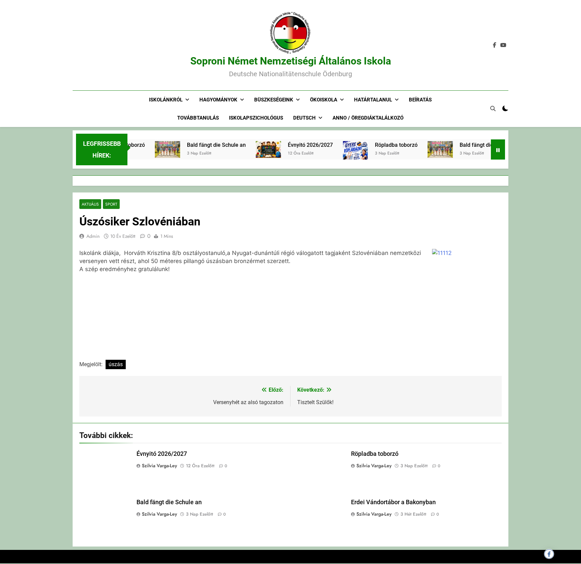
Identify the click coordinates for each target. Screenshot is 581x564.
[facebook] (494, 45)
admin (93, 236)
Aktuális (90, 204)
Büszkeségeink (273, 100)
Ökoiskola (323, 100)
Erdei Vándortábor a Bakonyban (393, 502)
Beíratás (420, 100)
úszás (116, 364)
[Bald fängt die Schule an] (158, 149)
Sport (111, 204)
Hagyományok (218, 100)
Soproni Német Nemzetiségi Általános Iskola (290, 61)
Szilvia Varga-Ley (159, 465)
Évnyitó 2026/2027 (301, 145)
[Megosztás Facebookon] (549, 554)
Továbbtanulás (198, 118)
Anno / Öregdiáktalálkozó (368, 118)
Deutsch (304, 118)
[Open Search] (493, 108)
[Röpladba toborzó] (346, 158)
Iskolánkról (166, 100)
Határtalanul (373, 100)
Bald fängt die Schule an (207, 145)
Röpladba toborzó (387, 145)
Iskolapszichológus (256, 118)
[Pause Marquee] (498, 149)
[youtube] (503, 45)
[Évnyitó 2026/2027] (259, 149)
